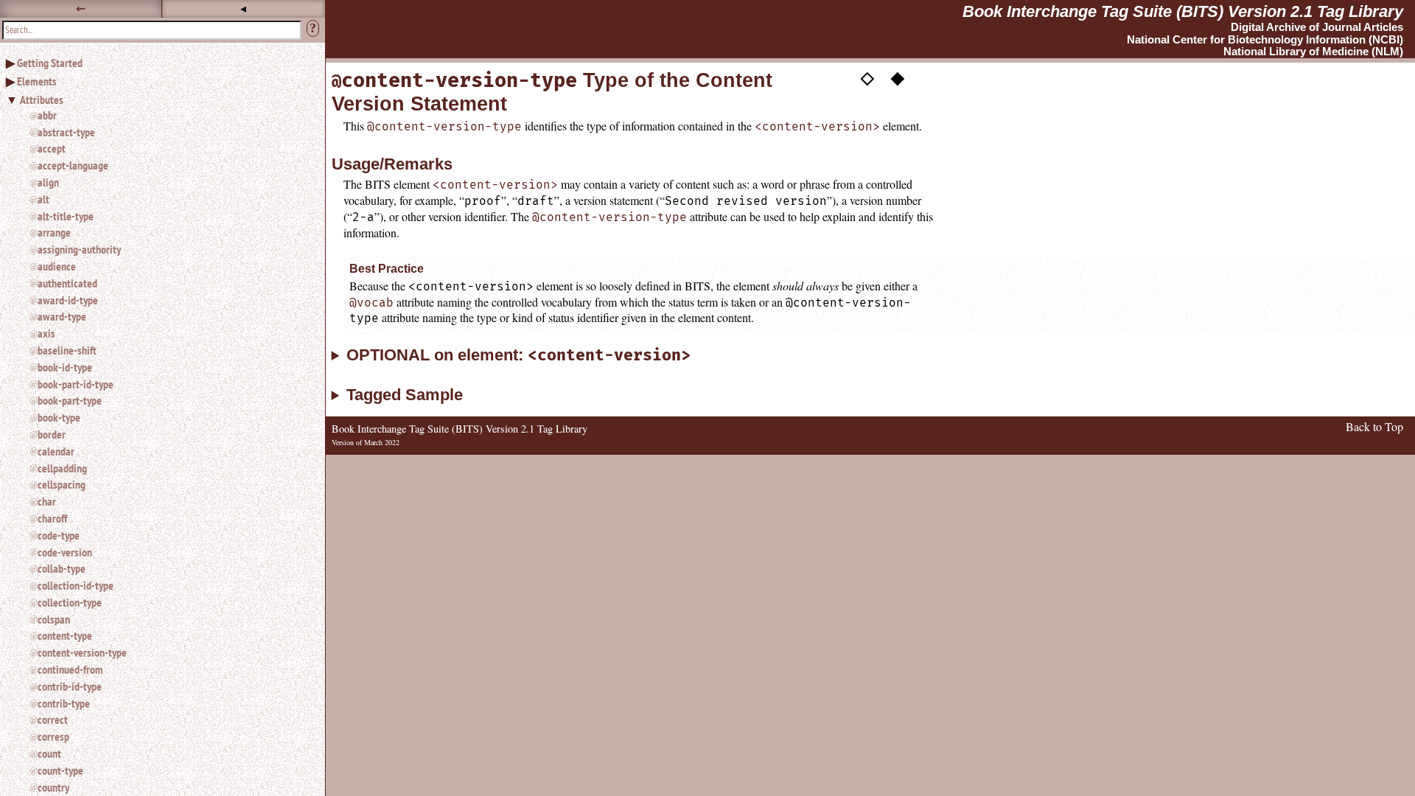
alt (43, 199)
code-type (59, 535)
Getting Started (50, 62)
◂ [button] (243, 8)
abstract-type (66, 132)
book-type (59, 417)
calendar (56, 451)
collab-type (61, 568)
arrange (54, 232)
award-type (62, 316)
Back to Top (1374, 426)
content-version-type (82, 652)
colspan (54, 619)
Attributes (41, 99)
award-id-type (68, 300)
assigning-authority (79, 249)
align (48, 182)
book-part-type (70, 400)
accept (52, 148)
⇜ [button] (80, 8)
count (49, 753)
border (52, 434)
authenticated (67, 283)
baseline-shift (67, 350)
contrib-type (64, 703)
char (47, 501)
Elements (37, 81)
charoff (52, 518)
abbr (47, 115)
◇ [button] (867, 75)
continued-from (70, 669)
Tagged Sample (404, 395)
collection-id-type (75, 585)
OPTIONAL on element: (518, 355)
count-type (60, 770)
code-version (65, 552)
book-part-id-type (75, 384)
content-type (65, 635)
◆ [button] (897, 75)
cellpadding (62, 468)
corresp (53, 736)
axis (46, 333)
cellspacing (61, 484)
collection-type (70, 602)
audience (57, 266)
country (53, 787)
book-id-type (65, 367)
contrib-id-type (70, 686)
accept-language (73, 165)
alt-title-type (66, 216)
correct (53, 719)
